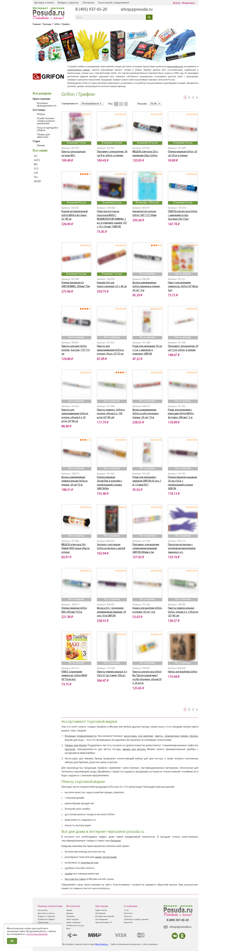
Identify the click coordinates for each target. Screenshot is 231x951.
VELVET (37, 181)
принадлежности (175, 67)
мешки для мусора (134, 749)
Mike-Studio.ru (101, 944)
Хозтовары (39, 110)
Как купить (43, 910)
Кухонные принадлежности (46, 104)
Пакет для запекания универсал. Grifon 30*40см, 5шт (183, 287)
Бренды (69, 913)
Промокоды (43, 923)
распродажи (109, 857)
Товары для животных (43, 135)
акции (98, 857)
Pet (36, 177)
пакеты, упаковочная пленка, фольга (176, 736)
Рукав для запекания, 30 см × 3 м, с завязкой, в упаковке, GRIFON (147, 350)
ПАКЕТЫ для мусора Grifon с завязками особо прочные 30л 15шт (182, 215)
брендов (116, 841)
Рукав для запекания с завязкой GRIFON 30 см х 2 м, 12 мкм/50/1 (146, 481)
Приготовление (41, 99)
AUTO (37, 160)
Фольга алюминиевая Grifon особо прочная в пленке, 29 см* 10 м (145, 414)
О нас (126, 910)
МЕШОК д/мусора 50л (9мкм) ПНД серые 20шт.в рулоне (75, 548)
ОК (12, 941)
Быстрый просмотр (76, 137)
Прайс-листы (101, 910)
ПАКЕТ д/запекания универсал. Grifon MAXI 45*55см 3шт (74, 676)
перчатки (70, 749)
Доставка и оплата (44, 2)
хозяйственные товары (78, 70)
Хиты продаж (72, 919)
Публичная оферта (46, 919)
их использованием (37, 934)
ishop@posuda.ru (137, 9)
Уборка (41, 114)
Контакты (128, 913)
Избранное (188, 3)
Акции (69, 910)
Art (35, 156)
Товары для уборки (75, 745)
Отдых (36, 141)
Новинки (70, 916)
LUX (36, 173)
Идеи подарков (73, 923)
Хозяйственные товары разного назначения (46, 121)
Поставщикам (101, 919)
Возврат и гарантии (68, 2)
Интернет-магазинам (104, 916)
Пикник (41, 145)
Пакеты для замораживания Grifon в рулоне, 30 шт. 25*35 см (110, 350)
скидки (69, 874)
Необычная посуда (75, 926)
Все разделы (42, 93)
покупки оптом (89, 863)
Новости (128, 916)
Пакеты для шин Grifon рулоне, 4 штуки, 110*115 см (75, 350)
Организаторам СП (103, 923)
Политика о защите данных (136, 919)
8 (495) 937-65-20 (91, 9)
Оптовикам (88, 2)
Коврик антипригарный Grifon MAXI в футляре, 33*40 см (74, 215)
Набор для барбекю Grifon (182, 672)
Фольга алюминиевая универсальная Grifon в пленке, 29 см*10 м (74, 481)
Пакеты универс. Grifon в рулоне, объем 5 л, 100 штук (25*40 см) (111, 414)
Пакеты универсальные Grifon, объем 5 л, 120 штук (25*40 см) (183, 612)
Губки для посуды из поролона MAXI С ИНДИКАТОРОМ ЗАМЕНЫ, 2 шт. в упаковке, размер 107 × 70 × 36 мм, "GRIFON (112, 219)
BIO (36, 164)
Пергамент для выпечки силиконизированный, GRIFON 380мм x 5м (145, 548)
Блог (68, 929)
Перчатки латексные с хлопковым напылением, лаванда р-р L (182, 548)
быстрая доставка (75, 879)
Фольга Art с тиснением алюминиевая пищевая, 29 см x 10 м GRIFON (111, 612)
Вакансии (128, 923)
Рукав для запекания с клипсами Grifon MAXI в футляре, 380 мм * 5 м (181, 414)
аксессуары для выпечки (138, 736)
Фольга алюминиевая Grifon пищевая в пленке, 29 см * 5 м (146, 287)
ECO (36, 169)
